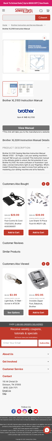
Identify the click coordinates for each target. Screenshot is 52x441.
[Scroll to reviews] (26, 105)
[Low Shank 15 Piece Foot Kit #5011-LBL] (38, 212)
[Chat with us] (41, 10)
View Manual (26, 128)
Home (5, 25)
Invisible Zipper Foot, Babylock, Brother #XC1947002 (36, 305)
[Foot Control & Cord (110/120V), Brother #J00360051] (14, 212)
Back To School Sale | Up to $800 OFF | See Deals (26, 3)
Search (44, 17)
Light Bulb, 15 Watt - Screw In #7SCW (13, 302)
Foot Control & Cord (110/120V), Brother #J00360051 (13, 223)
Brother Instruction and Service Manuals (27, 25)
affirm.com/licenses (39, 432)
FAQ (4, 393)
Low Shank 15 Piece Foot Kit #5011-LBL (38, 222)
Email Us (7, 390)
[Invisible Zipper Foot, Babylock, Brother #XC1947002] (38, 292)
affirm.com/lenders (26, 426)
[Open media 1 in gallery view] (44, 38)
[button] (3, 10)
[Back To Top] (48, 437)
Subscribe (44, 343)
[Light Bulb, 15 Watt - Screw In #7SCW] (14, 292)
